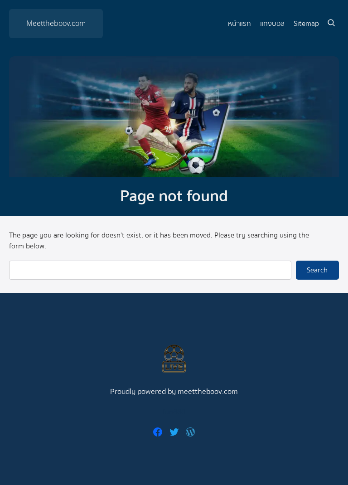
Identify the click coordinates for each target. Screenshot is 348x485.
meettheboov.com (208, 391)
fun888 (174, 412)
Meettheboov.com (56, 23)
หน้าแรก (239, 23)
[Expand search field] (331, 23)
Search (317, 270)
